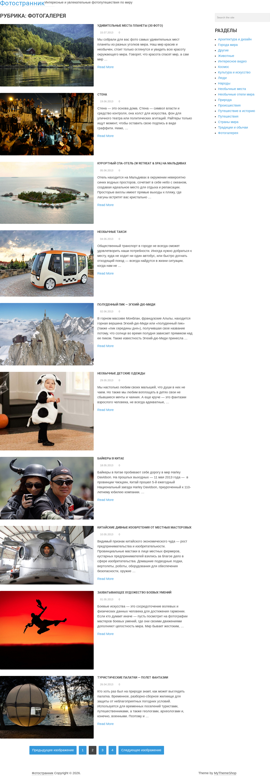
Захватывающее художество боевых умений (134, 592)
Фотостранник (42, 773)
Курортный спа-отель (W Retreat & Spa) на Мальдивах (141, 163)
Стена (102, 94)
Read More (105, 67)
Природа (225, 100)
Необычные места (232, 89)
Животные (226, 56)
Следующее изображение (141, 750)
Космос (223, 67)
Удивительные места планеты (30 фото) (130, 25)
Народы (224, 83)
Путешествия (228, 116)
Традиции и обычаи (233, 127)
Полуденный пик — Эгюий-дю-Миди (126, 304)
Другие (223, 50)
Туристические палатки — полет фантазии (132, 677)
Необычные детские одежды (121, 373)
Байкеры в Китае (110, 458)
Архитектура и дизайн (235, 39)
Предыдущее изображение (53, 750)
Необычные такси (111, 232)
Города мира (228, 45)
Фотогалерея (228, 133)
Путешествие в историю (236, 111)
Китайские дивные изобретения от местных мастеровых (144, 527)
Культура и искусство (234, 72)
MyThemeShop (225, 773)
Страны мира (228, 122)
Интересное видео (232, 61)
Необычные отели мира (236, 94)
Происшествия (229, 105)
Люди (222, 78)
